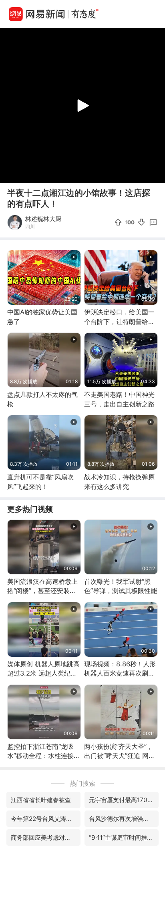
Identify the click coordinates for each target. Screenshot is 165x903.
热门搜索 (82, 783)
